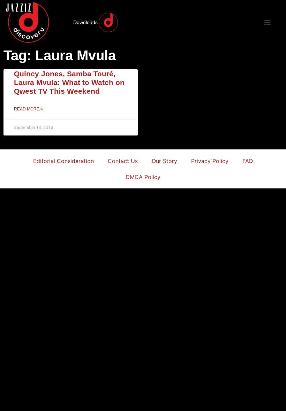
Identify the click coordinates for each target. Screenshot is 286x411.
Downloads (85, 22)
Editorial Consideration (63, 160)
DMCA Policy (143, 176)
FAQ (247, 160)
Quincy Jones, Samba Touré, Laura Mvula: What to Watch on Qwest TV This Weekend (69, 82)
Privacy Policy (209, 160)
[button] (267, 22)
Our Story (164, 160)
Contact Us (123, 160)
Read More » (28, 109)
